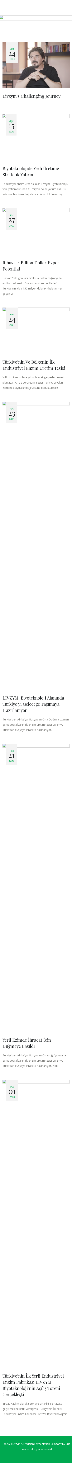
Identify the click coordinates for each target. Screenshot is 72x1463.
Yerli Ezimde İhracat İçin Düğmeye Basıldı (26, 1043)
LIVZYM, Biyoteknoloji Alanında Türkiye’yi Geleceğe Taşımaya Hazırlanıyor (33, 704)
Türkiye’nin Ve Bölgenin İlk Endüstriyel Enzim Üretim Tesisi (33, 365)
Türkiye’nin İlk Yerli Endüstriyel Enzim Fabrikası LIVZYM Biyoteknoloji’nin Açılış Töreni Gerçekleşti (33, 1385)
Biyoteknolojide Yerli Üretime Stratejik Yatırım (30, 171)
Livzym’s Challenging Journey (31, 96)
